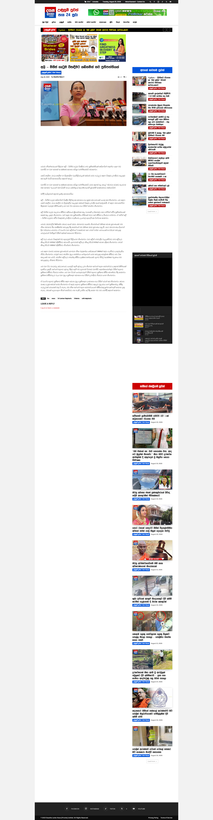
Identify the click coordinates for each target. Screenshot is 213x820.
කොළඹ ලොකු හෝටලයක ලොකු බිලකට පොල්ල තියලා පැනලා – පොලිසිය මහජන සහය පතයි (151, 637)
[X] (166, 1)
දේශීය (69, 22)
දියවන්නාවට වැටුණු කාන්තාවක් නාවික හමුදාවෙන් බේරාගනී (159, 147)
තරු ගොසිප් (79, 22)
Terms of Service (166, 818)
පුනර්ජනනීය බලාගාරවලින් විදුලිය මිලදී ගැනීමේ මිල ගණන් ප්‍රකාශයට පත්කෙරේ (159, 200)
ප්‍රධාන (54, 22)
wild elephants (87, 298)
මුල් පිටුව (45, 22)
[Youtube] (170, 1)
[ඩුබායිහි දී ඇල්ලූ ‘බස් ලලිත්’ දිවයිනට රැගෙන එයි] (139, 136)
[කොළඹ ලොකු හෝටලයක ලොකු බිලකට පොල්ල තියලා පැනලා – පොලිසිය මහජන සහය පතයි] (152, 621)
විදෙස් (118, 22)
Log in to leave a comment (50, 308)
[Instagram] (158, 1)
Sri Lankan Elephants (65, 298)
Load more (151, 211)
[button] (150, 2)
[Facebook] (154, 1)
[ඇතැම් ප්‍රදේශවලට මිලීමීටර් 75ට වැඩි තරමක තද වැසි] (139, 96)
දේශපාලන (102, 22)
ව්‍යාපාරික (126, 22)
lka (48, 298)
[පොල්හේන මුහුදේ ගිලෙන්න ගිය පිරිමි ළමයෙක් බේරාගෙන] (139, 108)
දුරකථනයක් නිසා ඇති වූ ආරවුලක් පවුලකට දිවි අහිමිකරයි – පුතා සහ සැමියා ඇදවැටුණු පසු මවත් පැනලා (149, 675)
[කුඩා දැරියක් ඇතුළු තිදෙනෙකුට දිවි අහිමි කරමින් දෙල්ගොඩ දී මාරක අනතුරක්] (152, 586)
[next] (168, 29)
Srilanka (76, 298)
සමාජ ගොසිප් (91, 22)
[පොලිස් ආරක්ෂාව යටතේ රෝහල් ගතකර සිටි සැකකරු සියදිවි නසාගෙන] (152, 736)
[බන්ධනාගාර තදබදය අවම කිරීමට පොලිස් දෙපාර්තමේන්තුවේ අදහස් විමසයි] (139, 161)
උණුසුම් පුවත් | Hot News (51, 72)
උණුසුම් (61, 22)
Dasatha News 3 (58, 77)
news (53, 298)
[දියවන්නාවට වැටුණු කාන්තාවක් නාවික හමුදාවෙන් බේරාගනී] (139, 148)
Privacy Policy (153, 818)
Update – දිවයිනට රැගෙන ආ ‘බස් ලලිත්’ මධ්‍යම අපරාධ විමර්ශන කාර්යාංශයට (93, 30)
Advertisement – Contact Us (135, 2)
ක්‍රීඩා (111, 22)
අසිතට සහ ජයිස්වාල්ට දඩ (158, 186)
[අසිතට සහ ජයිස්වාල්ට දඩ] (139, 189)
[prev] (164, 29)
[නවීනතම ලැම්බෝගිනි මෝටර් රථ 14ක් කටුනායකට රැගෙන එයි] (152, 403)
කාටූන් (135, 22)
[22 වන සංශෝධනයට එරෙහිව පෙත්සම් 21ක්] (139, 177)
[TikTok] (162, 1)
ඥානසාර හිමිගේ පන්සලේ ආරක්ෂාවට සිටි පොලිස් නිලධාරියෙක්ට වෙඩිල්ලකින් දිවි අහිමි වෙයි (152, 713)
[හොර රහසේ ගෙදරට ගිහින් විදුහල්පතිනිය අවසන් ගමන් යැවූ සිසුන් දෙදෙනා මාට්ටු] (152, 515)
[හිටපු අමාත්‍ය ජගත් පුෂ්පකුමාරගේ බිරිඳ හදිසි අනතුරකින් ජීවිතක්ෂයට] (152, 479)
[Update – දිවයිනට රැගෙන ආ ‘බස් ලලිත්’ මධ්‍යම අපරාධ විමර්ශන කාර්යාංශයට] (139, 81)
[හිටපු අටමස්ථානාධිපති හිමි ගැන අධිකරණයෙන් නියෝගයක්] (152, 550)
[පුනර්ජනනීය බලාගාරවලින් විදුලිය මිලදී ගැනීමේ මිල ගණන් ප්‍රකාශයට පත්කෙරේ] (139, 200)
